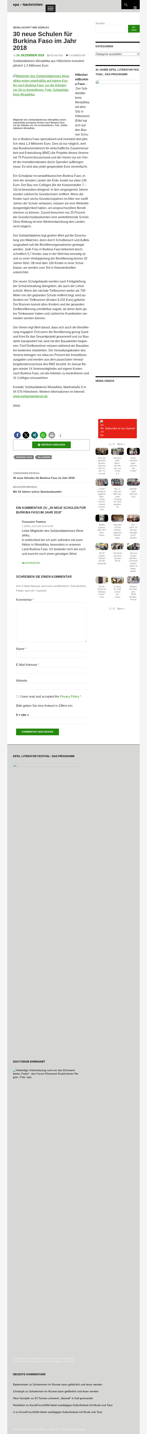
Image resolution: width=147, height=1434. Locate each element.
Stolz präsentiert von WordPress (29, 1429)
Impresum (54, 1429)
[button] (17, 435)
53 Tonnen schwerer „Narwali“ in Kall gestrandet (64, 1398)
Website (21, 680)
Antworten (32, 563)
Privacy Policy (70, 696)
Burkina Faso (24, 457)
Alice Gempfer (21, 1398)
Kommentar (25, 599)
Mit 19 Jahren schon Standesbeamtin (37, 489)
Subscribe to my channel (120, 428)
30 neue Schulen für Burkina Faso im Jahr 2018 (44, 475)
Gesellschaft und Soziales (31, 27)
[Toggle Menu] (50, 8)
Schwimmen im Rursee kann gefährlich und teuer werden (67, 1384)
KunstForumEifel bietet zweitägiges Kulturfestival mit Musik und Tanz (71, 1405)
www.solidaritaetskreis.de (30, 396)
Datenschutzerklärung (73, 1429)
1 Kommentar (77, 55)
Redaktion (56, 55)
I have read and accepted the (50, 696)
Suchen (100, 23)
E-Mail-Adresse (27, 664)
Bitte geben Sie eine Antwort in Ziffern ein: (44, 705)
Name (21, 648)
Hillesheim (44, 457)
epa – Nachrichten (28, 5)
